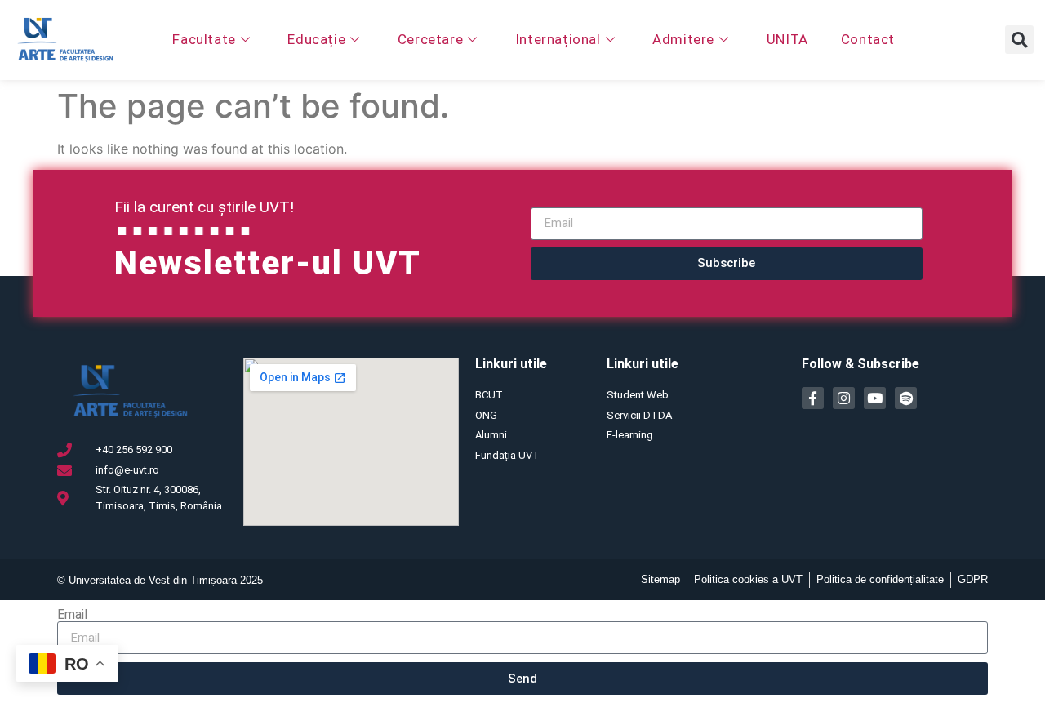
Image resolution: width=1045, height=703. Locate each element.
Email (72, 614)
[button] (1019, 39)
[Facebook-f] (813, 398)
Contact (868, 39)
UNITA (787, 39)
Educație (316, 39)
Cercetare (430, 39)
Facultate (203, 39)
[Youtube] (875, 398)
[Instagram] (844, 398)
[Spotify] (906, 398)
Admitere (683, 39)
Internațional (558, 39)
